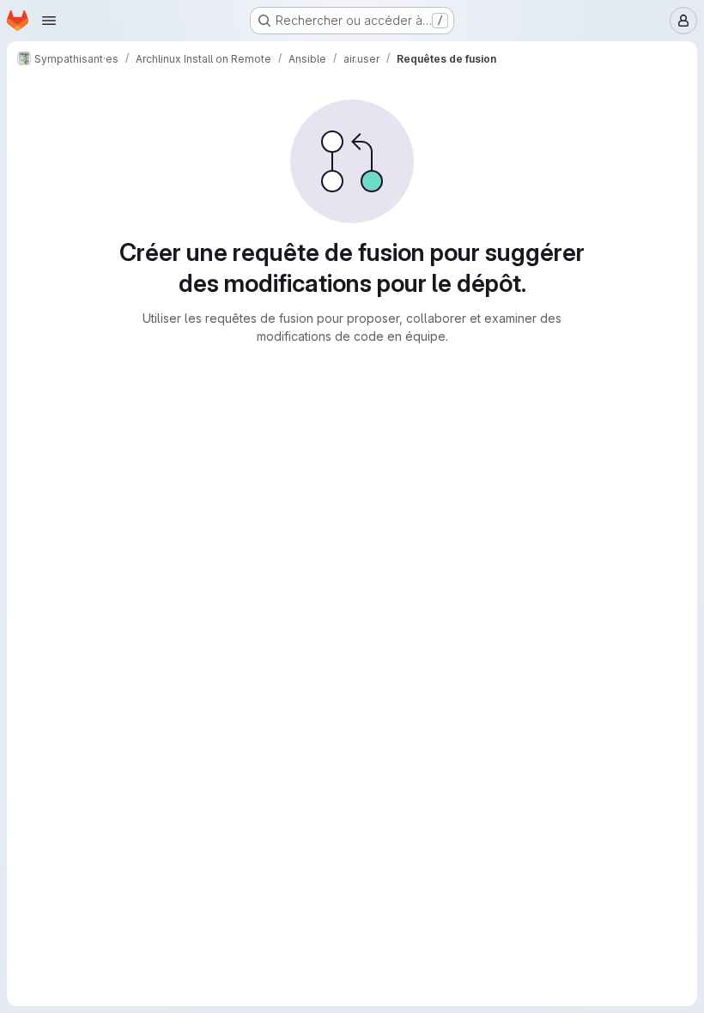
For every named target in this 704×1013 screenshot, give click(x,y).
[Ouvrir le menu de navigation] (49, 20)
